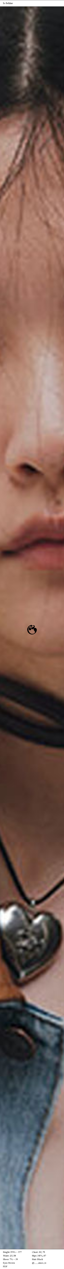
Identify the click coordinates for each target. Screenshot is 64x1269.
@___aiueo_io (39, 1263)
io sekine (8, 3)
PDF (5, 1266)
